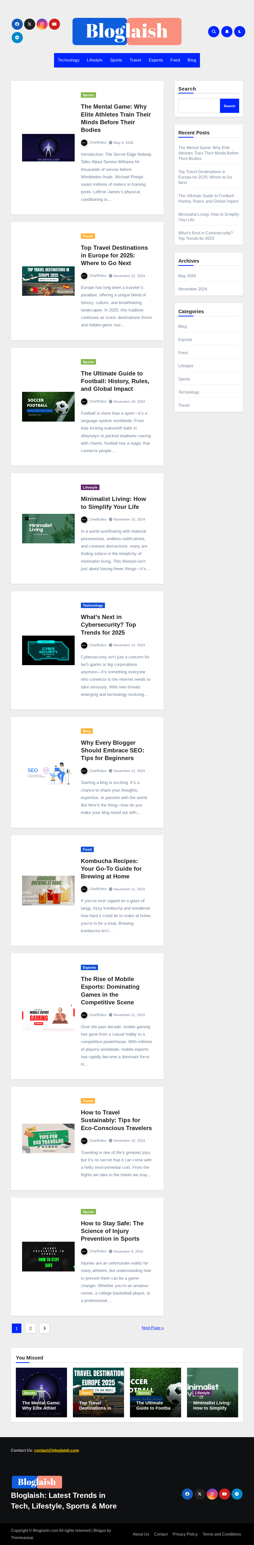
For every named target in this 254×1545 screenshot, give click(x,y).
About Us (141, 1534)
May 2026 (187, 276)
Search (187, 89)
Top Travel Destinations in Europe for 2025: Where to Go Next (114, 255)
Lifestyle (95, 60)
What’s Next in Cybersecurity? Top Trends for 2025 (108, 625)
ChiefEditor (98, 142)
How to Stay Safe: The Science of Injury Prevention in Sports (112, 1231)
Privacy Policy (185, 1534)
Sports (116, 60)
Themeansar (22, 1537)
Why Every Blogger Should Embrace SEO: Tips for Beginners (112, 750)
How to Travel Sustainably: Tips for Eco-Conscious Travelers (116, 1120)
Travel (135, 60)
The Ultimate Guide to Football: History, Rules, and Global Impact (115, 381)
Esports (156, 60)
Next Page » (153, 1328)
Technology (68, 60)
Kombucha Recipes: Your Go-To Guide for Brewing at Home (111, 869)
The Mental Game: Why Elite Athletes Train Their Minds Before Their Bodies (208, 153)
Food (175, 60)
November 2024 (192, 289)
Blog (192, 60)
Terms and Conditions (222, 1534)
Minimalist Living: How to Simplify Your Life (212, 1408)
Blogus (100, 1530)
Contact (161, 1534)
